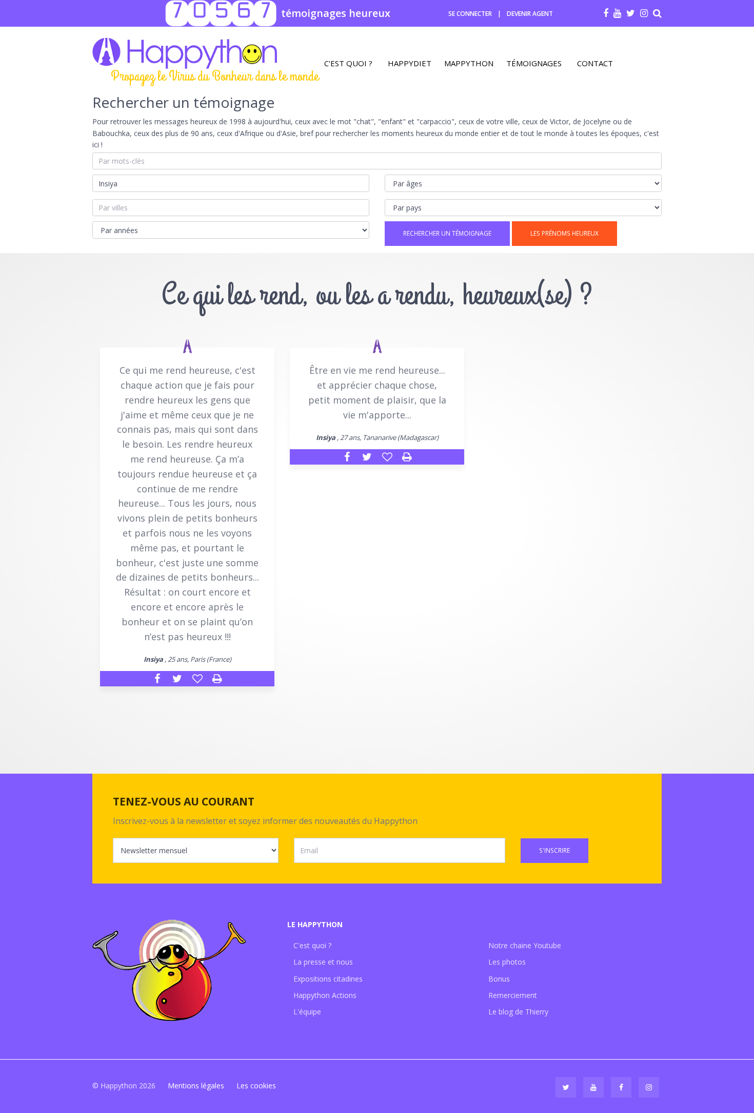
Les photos (507, 962)
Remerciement (512, 995)
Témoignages (534, 63)
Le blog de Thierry (518, 1011)
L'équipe (307, 1011)
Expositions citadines (328, 979)
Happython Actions (324, 995)
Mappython (468, 63)
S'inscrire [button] (554, 850)
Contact (595, 63)
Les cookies (256, 1085)
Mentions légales (196, 1085)
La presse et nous (323, 962)
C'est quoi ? (348, 63)
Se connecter (470, 13)
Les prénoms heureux (564, 233)
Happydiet (409, 63)
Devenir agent (530, 13)
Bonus (499, 979)
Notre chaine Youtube (524, 945)
